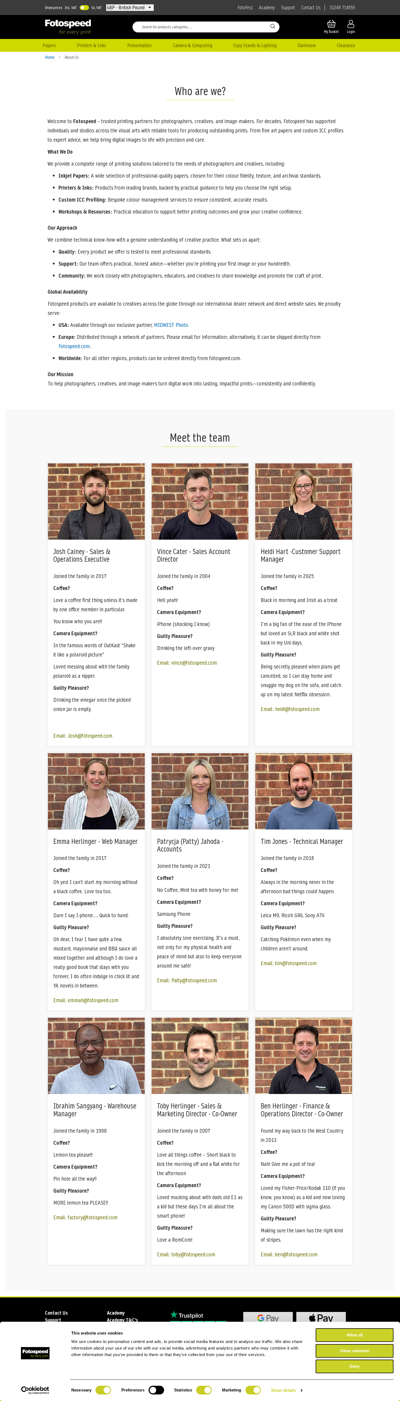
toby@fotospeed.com (193, 1254)
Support (288, 8)
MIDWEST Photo (171, 325)
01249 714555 (342, 8)
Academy (267, 8)
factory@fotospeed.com (93, 1217)
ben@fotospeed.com (296, 1254)
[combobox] (206, 27)
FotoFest (245, 8)
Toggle (84, 7)
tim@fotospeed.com (296, 963)
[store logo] (68, 27)
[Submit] (272, 26)
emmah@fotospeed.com (93, 1000)
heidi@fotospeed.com (297, 709)
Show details (283, 1390)
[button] (126, 8)
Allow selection (354, 1350)
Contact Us (311, 8)
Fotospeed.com (74, 346)
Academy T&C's (122, 1320)
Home (50, 57)
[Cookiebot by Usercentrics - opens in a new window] (35, 1390)
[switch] (156, 1390)
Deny (354, 1366)
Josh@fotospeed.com (90, 736)
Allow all (354, 1335)
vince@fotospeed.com (194, 663)
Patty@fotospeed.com (194, 980)
